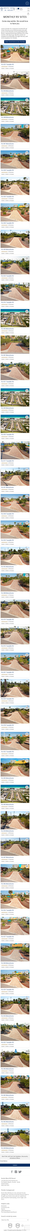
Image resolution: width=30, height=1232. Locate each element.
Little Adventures (6, 1210)
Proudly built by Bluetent (14, 1230)
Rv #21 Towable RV (7, 382)
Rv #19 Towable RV (7, 619)
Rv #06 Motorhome (7, 884)
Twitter (20, 1171)
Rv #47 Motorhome (7, 857)
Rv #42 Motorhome (7, 1122)
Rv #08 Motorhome (7, 593)
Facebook (11, 1171)
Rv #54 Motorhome (7, 831)
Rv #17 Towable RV (7, 461)
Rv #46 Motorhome (7, 1069)
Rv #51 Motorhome (7, 487)
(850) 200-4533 (5, 1185)
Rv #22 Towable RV (7, 1042)
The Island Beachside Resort (9, 1212)
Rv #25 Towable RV (7, 64)
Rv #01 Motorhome (7, 355)
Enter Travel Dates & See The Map (15, 42)
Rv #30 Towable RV (7, 223)
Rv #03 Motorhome (7, 329)
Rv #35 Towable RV (7, 434)
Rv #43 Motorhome (7, 408)
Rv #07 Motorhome (7, 144)
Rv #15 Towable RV (7, 646)
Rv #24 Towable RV (7, 699)
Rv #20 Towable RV (7, 196)
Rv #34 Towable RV (7, 514)
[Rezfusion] (22, 1225)
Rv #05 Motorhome (7, 778)
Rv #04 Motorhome (7, 963)
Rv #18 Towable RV (7, 725)
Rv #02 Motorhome (7, 1095)
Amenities (4, 1206)
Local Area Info (5, 1207)
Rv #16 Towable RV (7, 302)
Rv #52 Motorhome (7, 567)
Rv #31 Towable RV (7, 672)
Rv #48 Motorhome (7, 117)
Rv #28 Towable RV (7, 170)
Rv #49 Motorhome (7, 249)
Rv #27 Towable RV (7, 937)
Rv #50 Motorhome (7, 91)
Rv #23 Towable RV (7, 276)
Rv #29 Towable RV (7, 989)
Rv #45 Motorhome (7, 804)
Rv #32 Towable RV (7, 752)
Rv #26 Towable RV (7, 910)
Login (5, 1230)
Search (3, 1209)
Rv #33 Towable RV (7, 540)
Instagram (15, 1171)
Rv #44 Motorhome (7, 1148)
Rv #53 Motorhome (7, 1016)
